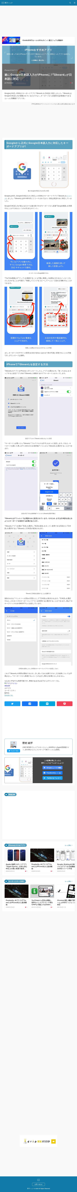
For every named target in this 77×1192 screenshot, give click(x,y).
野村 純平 (27, 742)
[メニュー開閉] (75, 3)
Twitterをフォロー (54, 778)
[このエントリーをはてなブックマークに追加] (47, 703)
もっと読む (68, 845)
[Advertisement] (38, 121)
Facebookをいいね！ (54, 773)
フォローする (14, 751)
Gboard (7, 686)
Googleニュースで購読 (54, 768)
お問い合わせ (38, 1184)
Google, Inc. (9, 695)
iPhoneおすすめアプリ (11, 70)
